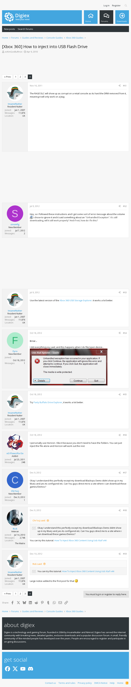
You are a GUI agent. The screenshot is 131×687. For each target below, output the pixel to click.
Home (120, 682)
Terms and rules (67, 682)
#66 (125, 435)
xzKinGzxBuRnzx (13, 51)
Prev (8, 76)
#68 (125, 510)
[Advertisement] (65, 64)
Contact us (50, 682)
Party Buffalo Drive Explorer (48, 402)
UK (23, 115)
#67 (125, 472)
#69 (125, 553)
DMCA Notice (100, 682)
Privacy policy (85, 682)
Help (112, 682)
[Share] (119, 86)
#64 (125, 333)
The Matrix (20, 543)
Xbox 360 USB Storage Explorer (76, 300)
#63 (125, 292)
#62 (125, 206)
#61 (125, 85)
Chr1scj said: (39, 520)
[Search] (126, 5)
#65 (125, 394)
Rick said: (37, 563)
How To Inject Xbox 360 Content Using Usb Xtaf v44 (80, 540)
